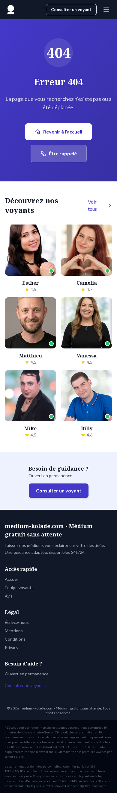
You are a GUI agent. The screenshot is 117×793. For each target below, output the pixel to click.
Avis (9, 595)
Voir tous (92, 205)
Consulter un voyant (71, 9)
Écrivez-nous (17, 622)
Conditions (15, 639)
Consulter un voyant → (26, 685)
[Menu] (106, 10)
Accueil (12, 579)
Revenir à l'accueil (62, 131)
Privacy (11, 647)
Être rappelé (63, 153)
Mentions (14, 630)
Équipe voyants (19, 587)
